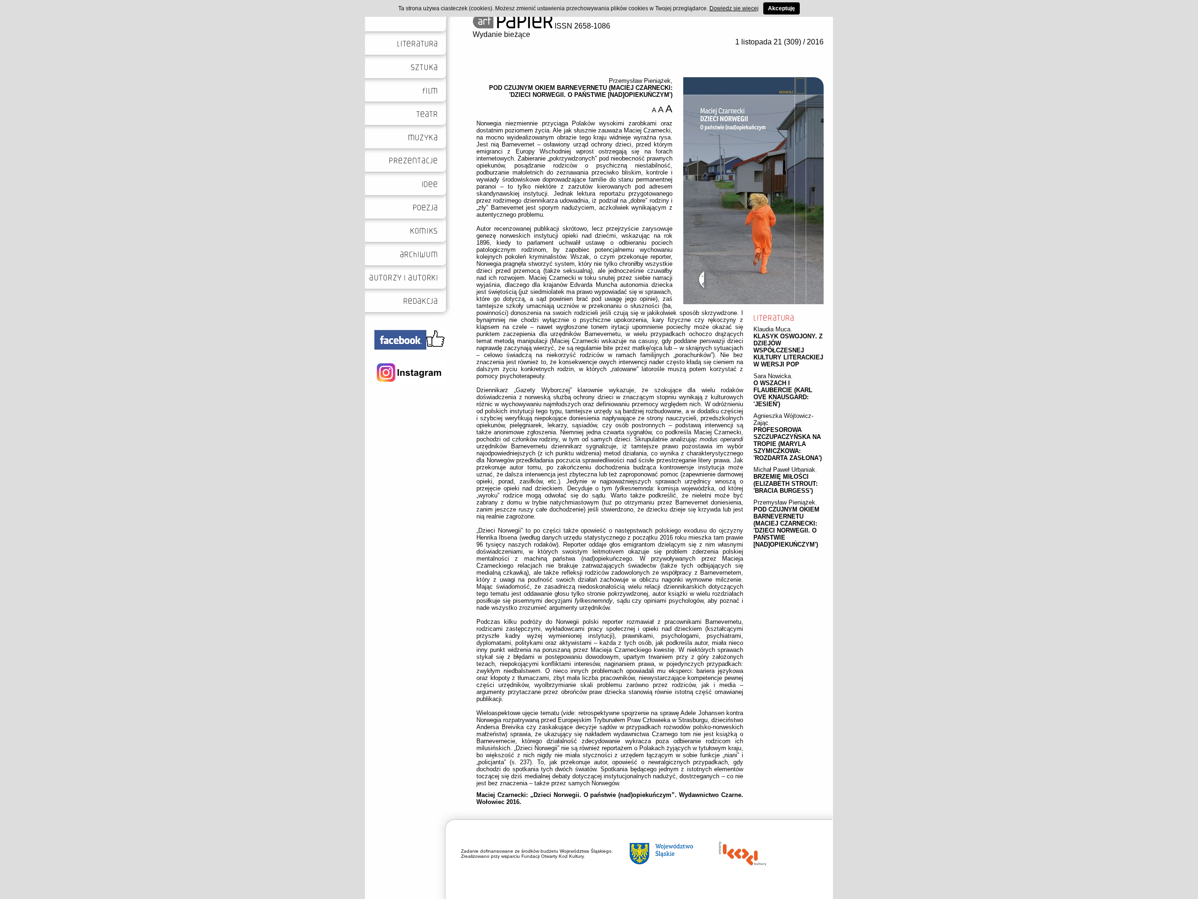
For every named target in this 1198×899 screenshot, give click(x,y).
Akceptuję (781, 8)
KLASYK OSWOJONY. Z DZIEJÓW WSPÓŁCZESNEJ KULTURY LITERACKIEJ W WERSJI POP (788, 350)
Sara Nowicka (772, 376)
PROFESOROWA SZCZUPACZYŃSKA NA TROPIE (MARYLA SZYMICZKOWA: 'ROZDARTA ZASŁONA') (787, 443)
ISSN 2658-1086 (581, 26)
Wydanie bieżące (501, 34)
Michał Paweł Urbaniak (784, 469)
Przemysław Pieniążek (784, 502)
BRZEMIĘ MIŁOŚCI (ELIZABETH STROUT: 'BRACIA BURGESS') (785, 483)
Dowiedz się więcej (734, 8)
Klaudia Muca (771, 329)
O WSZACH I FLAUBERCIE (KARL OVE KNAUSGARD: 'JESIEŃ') (782, 394)
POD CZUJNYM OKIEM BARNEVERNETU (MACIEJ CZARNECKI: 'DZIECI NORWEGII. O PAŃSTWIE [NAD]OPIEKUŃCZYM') (786, 527)
